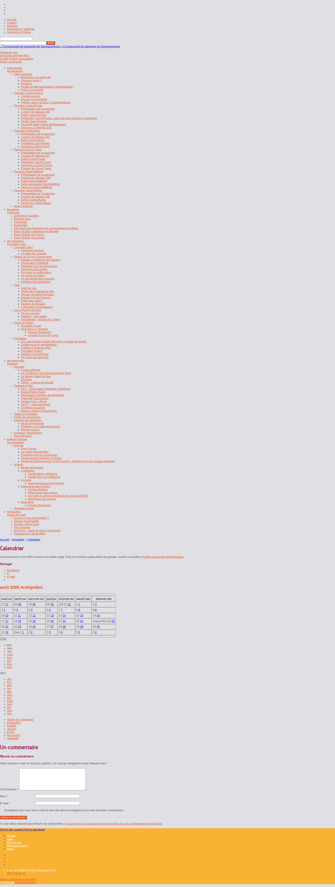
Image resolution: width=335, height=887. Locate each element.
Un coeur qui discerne (34, 357)
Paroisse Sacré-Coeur (28, 149)
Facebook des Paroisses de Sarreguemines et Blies (46, 228)
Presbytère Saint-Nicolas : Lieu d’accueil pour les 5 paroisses (59, 118)
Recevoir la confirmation (36, 272)
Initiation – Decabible (34, 316)
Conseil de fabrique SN (35, 111)
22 (81, 621)
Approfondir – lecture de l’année (41, 319)
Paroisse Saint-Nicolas (28, 105)
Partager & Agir (23, 385)
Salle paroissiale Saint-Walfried (40, 184)
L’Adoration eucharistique (37, 307)
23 (113, 621)
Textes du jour (8, 52)
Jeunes (18, 464)
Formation (20, 338)
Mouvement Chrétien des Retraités (42, 395)
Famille (11, 725)
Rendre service (30, 429)
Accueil (11, 19)
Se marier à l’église (19, 32)
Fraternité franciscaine (35, 398)
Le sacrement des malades (37, 278)
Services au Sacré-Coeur (36, 165)
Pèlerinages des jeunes (42, 492)
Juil (9, 697)
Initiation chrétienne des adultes (40, 259)
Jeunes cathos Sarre (26, 524)
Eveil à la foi (28, 448)
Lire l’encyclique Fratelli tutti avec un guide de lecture (54, 341)
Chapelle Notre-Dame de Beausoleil (43, 124)
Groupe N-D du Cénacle (36, 297)
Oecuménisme (23, 436)
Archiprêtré (14, 722)
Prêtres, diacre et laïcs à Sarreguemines (45, 102)
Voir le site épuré (34, 829)
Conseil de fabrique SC (35, 155)
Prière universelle (11, 61)
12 (34, 615)
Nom (4, 796)
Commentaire (9, 789)
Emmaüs (26, 379)
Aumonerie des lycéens (35, 486)
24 (6, 626)
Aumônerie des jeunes (42, 499)
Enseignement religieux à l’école (41, 458)
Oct (9, 660)
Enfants (18, 445)
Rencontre (13, 735)
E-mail (5, 803)
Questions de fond (32, 250)
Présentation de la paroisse (38, 108)
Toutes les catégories (20, 719)
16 (98, 615)
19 (34, 621)
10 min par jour (30, 313)
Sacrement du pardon (34, 269)
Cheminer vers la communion (39, 266)
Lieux (10, 839)
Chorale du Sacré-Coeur (36, 168)
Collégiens (27, 470)
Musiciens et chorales (34, 329)
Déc (9, 667)
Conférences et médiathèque (39, 344)
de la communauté (32, 423)
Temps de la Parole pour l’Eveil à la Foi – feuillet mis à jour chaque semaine (68, 461)
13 (52, 615)
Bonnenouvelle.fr (25, 882)
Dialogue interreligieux (28, 432)
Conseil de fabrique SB (35, 196)
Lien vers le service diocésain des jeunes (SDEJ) (58, 495)
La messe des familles (35, 451)
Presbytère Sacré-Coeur (36, 162)
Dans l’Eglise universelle (29, 237)
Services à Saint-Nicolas (36, 127)
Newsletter (20, 225)
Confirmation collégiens (42, 473)
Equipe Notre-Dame (33, 392)
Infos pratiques (23, 74)
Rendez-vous (22, 218)
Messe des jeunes (32, 467)
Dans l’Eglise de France (29, 234)
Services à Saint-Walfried (36, 187)
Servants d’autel (31, 325)
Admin (10, 849)
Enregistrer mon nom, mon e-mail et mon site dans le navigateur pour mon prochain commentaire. (64, 810)
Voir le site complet (12, 829)
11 (19, 615)
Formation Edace (31, 351)
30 (52, 604)
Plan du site (14, 842)
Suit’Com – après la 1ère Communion (37, 530)
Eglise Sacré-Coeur (33, 159)
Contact (12, 22)
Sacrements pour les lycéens (46, 483)
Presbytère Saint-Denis (35, 143)
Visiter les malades (26, 414)
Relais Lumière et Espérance (39, 410)
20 (52, 621)
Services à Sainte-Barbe (36, 203)
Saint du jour (29, 288)
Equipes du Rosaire (33, 303)
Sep (9, 657)
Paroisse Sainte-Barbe (28, 190)
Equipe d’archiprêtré (26, 521)
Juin (9, 694)
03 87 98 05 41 (16, 873)
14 (64, 615)
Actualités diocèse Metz (14, 55)
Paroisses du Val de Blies (30, 533)
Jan (9, 679)
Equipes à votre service (28, 93)
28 (19, 604)
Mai (9, 691)
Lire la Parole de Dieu (27, 310)
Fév (9, 682)
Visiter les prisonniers (27, 417)
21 (64, 621)
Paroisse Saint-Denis (27, 130)
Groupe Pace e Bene (34, 401)
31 (69, 604)
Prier (17, 285)
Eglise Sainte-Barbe (33, 199)
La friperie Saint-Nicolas (36, 376)
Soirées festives (38, 489)
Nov (9, 664)
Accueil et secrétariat (34, 99)
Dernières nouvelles (26, 215)
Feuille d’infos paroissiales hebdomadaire (47, 86)
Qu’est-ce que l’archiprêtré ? (31, 518)
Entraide (19, 366)
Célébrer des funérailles (36, 281)
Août (10, 654)
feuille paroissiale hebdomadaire (163, 556)
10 (6, 615)
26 (34, 626)
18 (19, 621)
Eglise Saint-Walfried (34, 181)
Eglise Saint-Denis (32, 140)
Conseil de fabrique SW (35, 177)
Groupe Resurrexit (39, 332)
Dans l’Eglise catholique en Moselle (36, 231)
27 (6, 604)
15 (81, 615)
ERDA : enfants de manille (37, 382)
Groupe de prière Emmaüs (37, 294)
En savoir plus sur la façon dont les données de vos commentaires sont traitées (113, 823)
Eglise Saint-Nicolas (33, 115)
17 (6, 621)
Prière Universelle (32, 89)
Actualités (18, 539)
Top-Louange (22, 527)
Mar (9, 685)
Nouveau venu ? (31, 80)
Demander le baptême (21, 29)
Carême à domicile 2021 (36, 347)
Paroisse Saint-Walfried (28, 171)
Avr (9, 688)
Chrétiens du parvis (33, 407)
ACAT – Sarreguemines (35, 404)
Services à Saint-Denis (35, 146)
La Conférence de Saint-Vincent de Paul (46, 373)
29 (34, 604)
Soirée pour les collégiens (44, 477)
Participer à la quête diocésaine (40, 426)
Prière (10, 732)
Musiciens (27, 502)
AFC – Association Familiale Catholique (45, 388)
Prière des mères (31, 300)
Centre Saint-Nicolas (34, 121)
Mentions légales (17, 845)
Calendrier (20, 222)
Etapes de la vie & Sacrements (33, 256)
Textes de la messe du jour (37, 291)
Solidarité (13, 738)
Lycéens (26, 480)
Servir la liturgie (23, 322)
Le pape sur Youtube (34, 253)
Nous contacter (23, 206)
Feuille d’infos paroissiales (16, 58)
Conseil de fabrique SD (35, 137)
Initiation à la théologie (35, 354)
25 (19, 626)
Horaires (12, 25)
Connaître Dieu (23, 247)
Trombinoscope (30, 96)
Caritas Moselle (30, 370)
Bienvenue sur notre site (36, 77)
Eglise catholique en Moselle (18, 879)
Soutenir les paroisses (28, 420)
